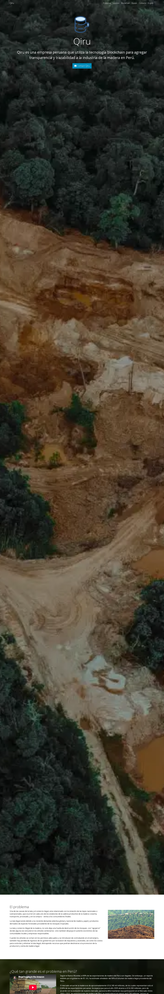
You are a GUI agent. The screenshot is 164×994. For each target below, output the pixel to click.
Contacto (142, 3)
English (150, 3)
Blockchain (125, 3)
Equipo (134, 3)
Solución (116, 3)
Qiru (12, 3)
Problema (107, 3)
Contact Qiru (83, 65)
